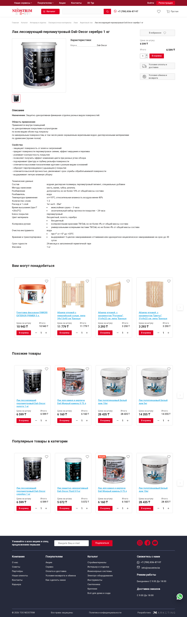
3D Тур (90, 3)
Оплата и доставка (56, 571)
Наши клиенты (20, 575)
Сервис (49, 566)
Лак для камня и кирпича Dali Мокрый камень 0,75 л (71, 402)
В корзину (157, 56)
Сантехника (94, 584)
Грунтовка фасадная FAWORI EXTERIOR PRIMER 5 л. (32, 314)
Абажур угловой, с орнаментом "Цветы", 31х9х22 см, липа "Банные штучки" (153, 316)
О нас (15, 562)
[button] (180, 307)
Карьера (16, 584)
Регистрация (166, 3)
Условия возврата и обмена (61, 575)
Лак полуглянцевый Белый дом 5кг (153, 402)
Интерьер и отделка (98, 566)
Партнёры (17, 571)
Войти (150, 3)
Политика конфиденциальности (105, 612)
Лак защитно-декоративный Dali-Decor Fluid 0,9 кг (72, 489)
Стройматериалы (97, 562)
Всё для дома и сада (99, 593)
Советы (16, 566)
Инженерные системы (100, 571)
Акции (49, 562)
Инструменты (95, 580)
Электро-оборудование (100, 575)
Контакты (17, 580)
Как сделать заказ (56, 580)
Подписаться (102, 543)
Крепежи (92, 588)
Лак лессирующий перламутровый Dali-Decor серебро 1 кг (31, 491)
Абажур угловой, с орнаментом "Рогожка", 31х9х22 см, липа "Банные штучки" (112, 316)
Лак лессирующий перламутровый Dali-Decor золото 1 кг (31, 403)
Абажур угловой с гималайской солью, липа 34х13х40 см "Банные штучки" (71, 316)
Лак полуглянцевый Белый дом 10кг (112, 402)
